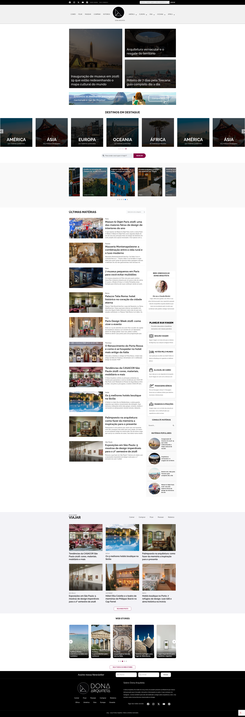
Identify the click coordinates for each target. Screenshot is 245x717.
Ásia (151, 14)
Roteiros (106, 14)
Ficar (80, 14)
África (170, 14)
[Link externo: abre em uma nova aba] (122, 98)
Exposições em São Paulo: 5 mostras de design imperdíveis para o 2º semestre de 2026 (123, 448)
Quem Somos (94, 2)
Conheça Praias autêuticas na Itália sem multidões (166, 654)
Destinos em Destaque (122, 112)
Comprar (97, 14)
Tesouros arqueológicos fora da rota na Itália (100, 654)
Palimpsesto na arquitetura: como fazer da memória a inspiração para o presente (121, 420)
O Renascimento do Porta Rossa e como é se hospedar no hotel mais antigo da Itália (124, 349)
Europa (142, 14)
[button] (119, 148)
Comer (73, 14)
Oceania (160, 14)
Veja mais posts (122, 608)
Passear (88, 14)
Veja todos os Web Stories (122, 667)
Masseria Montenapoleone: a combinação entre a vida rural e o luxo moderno (123, 250)
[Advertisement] (161, 239)
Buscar (172, 2)
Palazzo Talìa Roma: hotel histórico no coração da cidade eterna (123, 299)
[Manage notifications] (240, 712)
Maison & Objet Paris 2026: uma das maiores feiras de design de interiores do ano (123, 225)
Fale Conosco (103, 2)
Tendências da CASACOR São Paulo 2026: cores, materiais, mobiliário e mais (122, 371)
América (132, 14)
